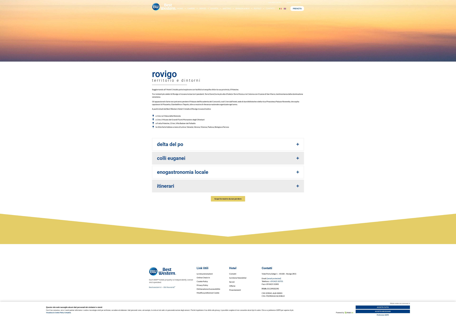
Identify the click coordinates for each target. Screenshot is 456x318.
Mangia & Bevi (242, 8)
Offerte (214, 8)
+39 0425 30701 (276, 281)
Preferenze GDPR (383, 315)
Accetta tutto (383, 307)
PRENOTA (297, 8)
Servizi (202, 8)
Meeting (227, 8)
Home (180, 8)
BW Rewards (169, 287)
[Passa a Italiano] (280, 8)
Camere (191, 8)
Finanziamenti (235, 290)
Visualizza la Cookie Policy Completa (58, 312)
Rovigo (257, 8)
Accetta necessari (383, 311)
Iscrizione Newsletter (238, 278)
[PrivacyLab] (348, 312)
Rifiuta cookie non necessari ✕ (400, 303)
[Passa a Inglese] (285, 8)
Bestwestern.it (155, 287)
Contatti (270, 8)
